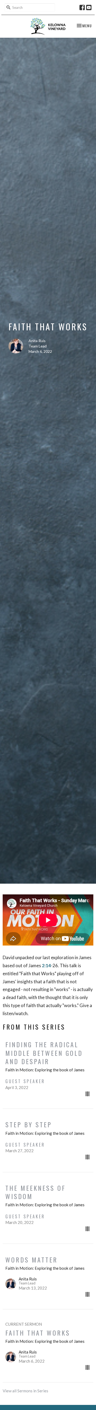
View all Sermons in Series (25, 1390)
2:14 (46, 965)
